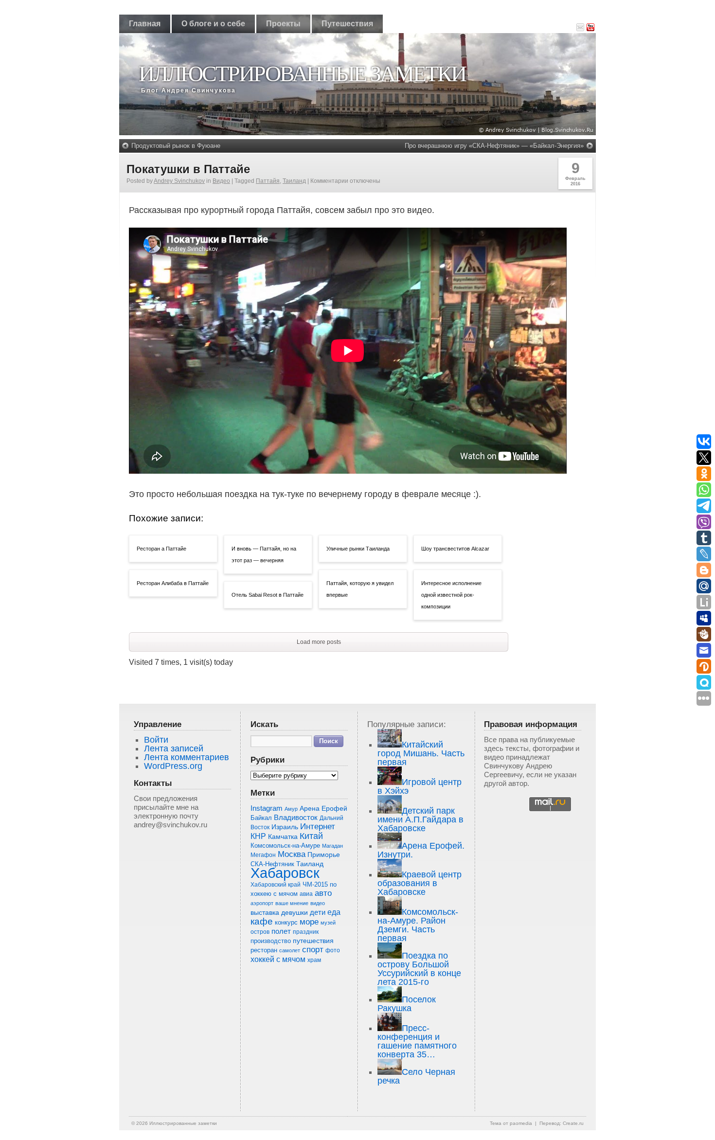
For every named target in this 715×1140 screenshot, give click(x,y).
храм (314, 960)
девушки (294, 912)
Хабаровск (285, 873)
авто (323, 893)
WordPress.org (173, 766)
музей (328, 923)
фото (332, 950)
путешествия (313, 940)
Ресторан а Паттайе (161, 549)
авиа (306, 894)
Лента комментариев (186, 757)
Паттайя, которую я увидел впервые (359, 589)
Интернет (317, 826)
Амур (291, 809)
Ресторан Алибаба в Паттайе (173, 583)
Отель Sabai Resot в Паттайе (268, 595)
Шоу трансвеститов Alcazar (455, 549)
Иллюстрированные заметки (302, 73)
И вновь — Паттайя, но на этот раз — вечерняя (264, 554)
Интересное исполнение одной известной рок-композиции (451, 594)
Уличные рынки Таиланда (358, 549)
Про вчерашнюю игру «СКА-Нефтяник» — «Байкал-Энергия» (494, 145)
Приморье (323, 854)
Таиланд (294, 181)
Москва (291, 854)
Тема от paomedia (511, 1123)
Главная (145, 23)
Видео (221, 181)
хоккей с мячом (277, 959)
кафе (261, 921)
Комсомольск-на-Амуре (285, 845)
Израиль (284, 827)
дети (317, 912)
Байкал (261, 817)
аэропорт (261, 903)
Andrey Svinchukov (179, 181)
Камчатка (283, 836)
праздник (306, 931)
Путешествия (347, 23)
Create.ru (573, 1123)
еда (333, 912)
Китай (311, 836)
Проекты (283, 23)
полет (281, 931)
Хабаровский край (275, 884)
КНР (258, 836)
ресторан (263, 950)
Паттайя (268, 181)
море (309, 921)
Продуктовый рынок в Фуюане (175, 145)
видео (317, 903)
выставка (264, 912)
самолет (289, 950)
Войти (156, 740)
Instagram (266, 808)
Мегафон (263, 855)
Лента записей (173, 748)
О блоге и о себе (213, 23)
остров (259, 931)
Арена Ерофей (323, 808)
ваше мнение (291, 903)
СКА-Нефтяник (272, 864)
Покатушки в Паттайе (188, 169)
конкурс (286, 922)
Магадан (332, 846)
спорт (312, 949)
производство (270, 940)
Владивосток (296, 817)
